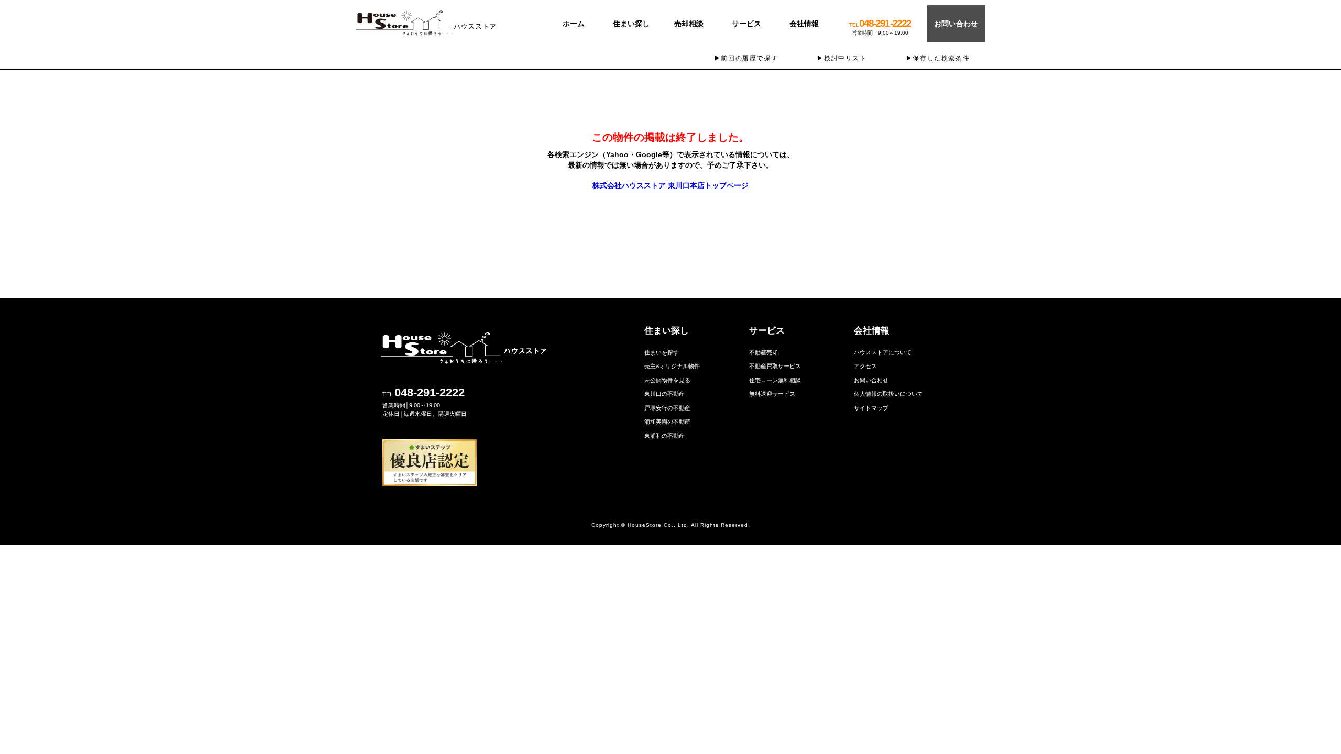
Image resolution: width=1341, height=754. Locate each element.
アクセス (865, 366)
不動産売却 (763, 352)
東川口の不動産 (664, 394)
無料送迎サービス (772, 394)
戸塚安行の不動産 (667, 408)
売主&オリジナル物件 (672, 366)
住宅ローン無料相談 (775, 380)
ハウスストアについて (882, 352)
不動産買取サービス (775, 366)
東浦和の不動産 (664, 436)
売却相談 (689, 23)
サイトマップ (871, 408)
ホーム (574, 23)
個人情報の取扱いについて (888, 394)
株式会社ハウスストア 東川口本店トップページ (670, 185)
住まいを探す (661, 352)
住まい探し (631, 23)
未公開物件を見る (667, 380)
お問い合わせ (956, 23)
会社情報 (804, 23)
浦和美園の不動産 (667, 421)
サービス (746, 23)
